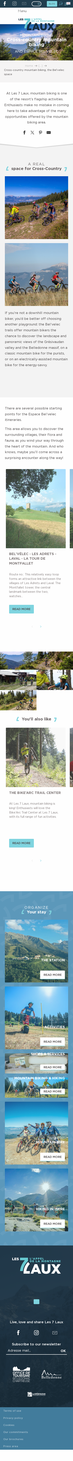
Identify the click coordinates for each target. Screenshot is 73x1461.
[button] (60, 3)
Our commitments (15, 1432)
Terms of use (12, 1410)
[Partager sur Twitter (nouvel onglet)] (32, 133)
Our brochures (13, 1439)
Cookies (8, 1425)
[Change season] (38, 3)
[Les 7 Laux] (36, 1272)
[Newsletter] (24, 4)
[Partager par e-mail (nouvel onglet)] (49, 133)
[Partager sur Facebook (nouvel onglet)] (24, 133)
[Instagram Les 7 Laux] (14, 4)
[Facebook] (5, 4)
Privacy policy (13, 1417)
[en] (68, 3)
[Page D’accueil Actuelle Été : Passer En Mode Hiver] (36, 3)
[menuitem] (36, 24)
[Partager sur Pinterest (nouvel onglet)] (41, 133)
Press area (10, 1446)
